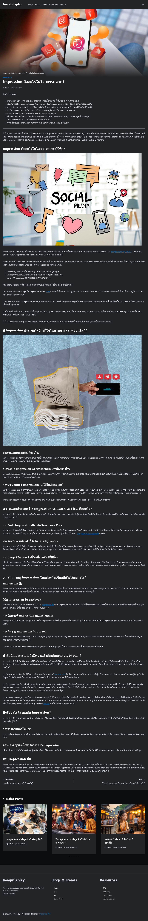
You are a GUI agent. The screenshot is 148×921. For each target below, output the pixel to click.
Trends (63, 4)
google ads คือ (48, 604)
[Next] (141, 829)
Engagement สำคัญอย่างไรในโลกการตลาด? (73, 841)
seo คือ (46, 703)
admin (7, 88)
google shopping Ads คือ (121, 251)
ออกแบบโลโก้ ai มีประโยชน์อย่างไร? (119, 841)
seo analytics (59, 674)
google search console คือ (88, 533)
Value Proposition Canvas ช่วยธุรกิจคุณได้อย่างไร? (123, 781)
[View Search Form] (143, 5)
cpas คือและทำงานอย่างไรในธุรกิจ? (18, 781)
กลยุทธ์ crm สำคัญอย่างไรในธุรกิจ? (24, 839)
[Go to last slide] (7, 829)
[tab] (69, 856)
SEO (45, 4)
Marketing (53, 4)
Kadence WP (45, 914)
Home (30, 4)
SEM (48, 291)
